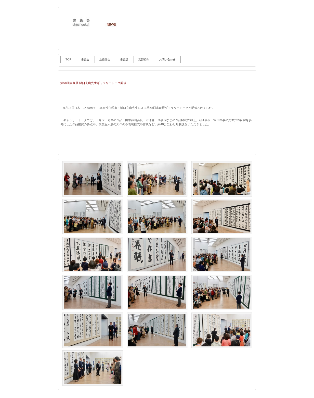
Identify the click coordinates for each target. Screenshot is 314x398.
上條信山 (104, 59)
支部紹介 (143, 59)
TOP (68, 59)
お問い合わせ (167, 59)
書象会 (85, 59)
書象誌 (124, 59)
